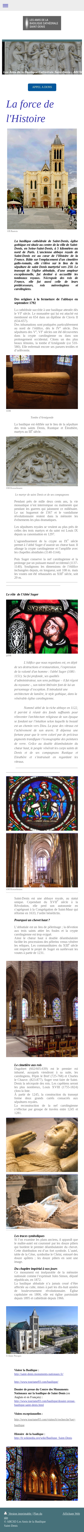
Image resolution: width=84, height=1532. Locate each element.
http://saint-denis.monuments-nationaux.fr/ (38, 1374)
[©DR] (42, 382)
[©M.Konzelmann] (42, 461)
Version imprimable (20, 1513)
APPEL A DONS (42, 87)
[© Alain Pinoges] (42, 1330)
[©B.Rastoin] (42, 179)
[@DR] (42, 627)
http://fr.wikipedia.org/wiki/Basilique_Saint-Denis (43, 1437)
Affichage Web (71, 1513)
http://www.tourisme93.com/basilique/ (36, 1381)
